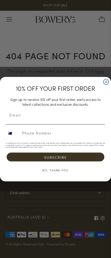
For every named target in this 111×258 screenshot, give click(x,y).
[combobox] (13, 133)
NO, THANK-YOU (55, 170)
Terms (40, 147)
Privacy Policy (33, 147)
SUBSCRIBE (55, 156)
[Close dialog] (106, 81)
